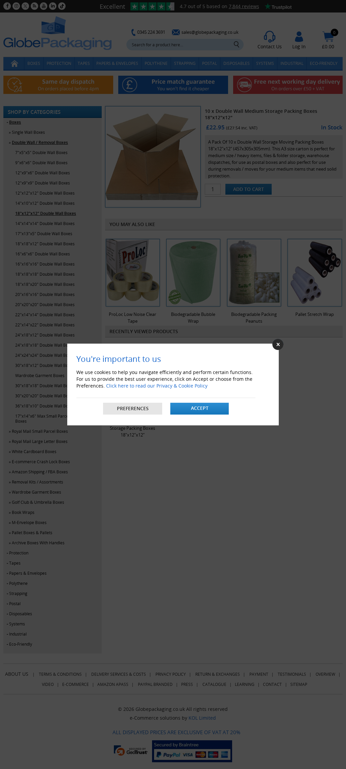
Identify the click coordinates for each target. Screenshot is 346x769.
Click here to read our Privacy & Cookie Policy (156, 385)
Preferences (133, 408)
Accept (199, 408)
